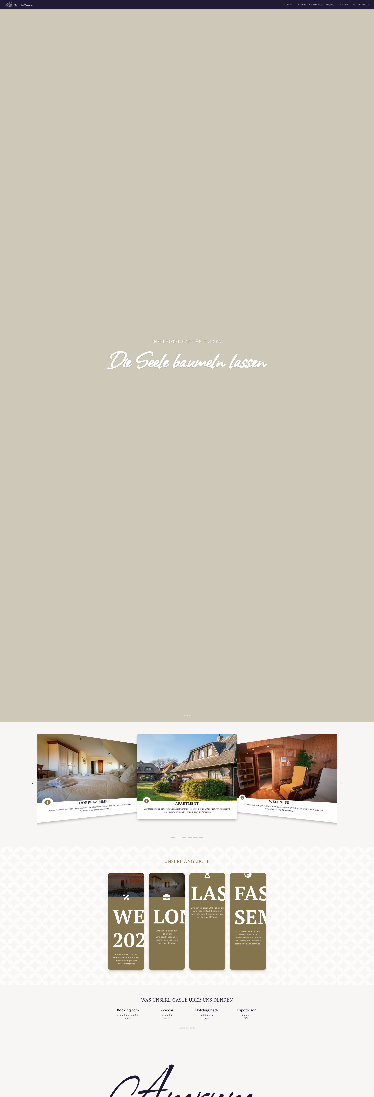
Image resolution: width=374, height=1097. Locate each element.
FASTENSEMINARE (360, 5)
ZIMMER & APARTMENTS (310, 5)
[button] (341, 783)
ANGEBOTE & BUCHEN (337, 5)
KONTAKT (289, 5)
